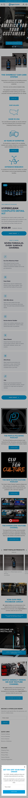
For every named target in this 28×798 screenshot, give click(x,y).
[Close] (24, 767)
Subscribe (14, 791)
